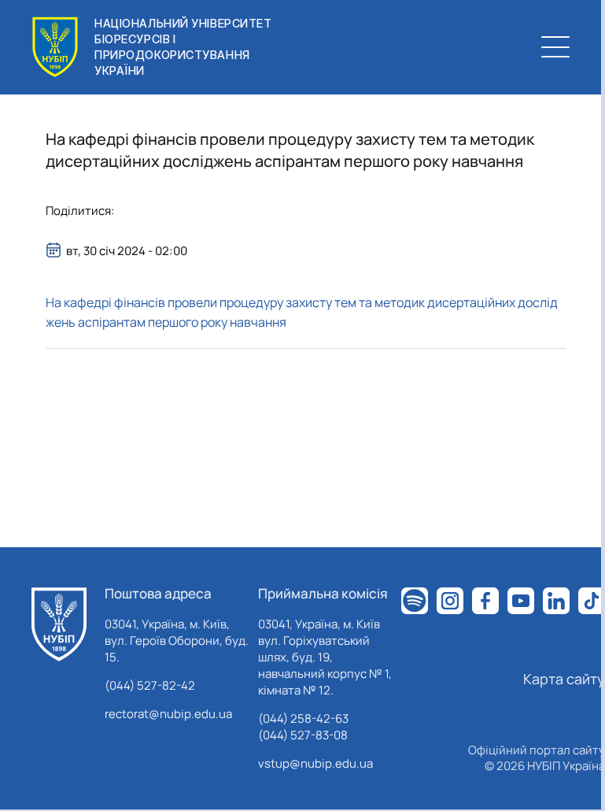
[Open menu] (555, 47)
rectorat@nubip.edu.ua (168, 713)
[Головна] (59, 624)
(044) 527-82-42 (150, 685)
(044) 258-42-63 (303, 718)
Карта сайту (564, 679)
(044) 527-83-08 (303, 735)
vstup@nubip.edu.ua (315, 763)
